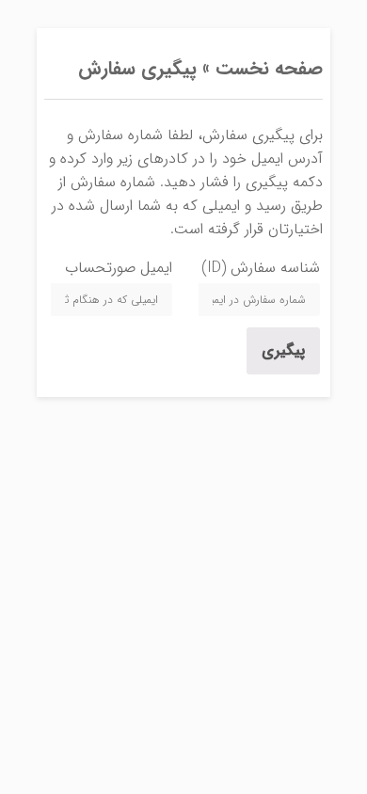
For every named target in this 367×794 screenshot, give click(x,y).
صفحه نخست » (260, 68)
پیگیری (283, 350)
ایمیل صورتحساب (118, 267)
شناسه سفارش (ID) (260, 267)
